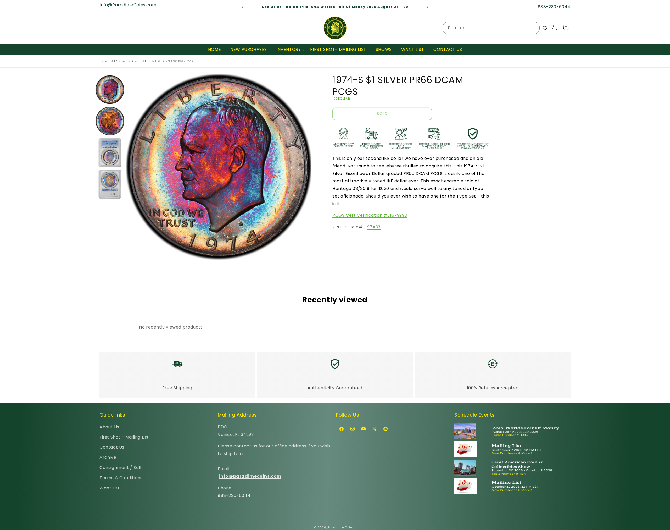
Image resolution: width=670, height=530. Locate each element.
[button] (288, 49)
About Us (109, 427)
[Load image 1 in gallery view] (110, 89)
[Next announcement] (427, 7)
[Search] (533, 28)
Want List (109, 488)
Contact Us (111, 447)
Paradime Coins (341, 527)
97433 (374, 227)
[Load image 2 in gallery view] (110, 121)
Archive (107, 457)
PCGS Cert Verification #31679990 (369, 215)
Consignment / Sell (120, 468)
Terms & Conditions (121, 478)
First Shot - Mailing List (124, 437)
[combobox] (491, 28)
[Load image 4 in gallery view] (110, 184)
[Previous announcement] (242, 7)
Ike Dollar (341, 99)
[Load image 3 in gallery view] (110, 152)
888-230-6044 (234, 496)
